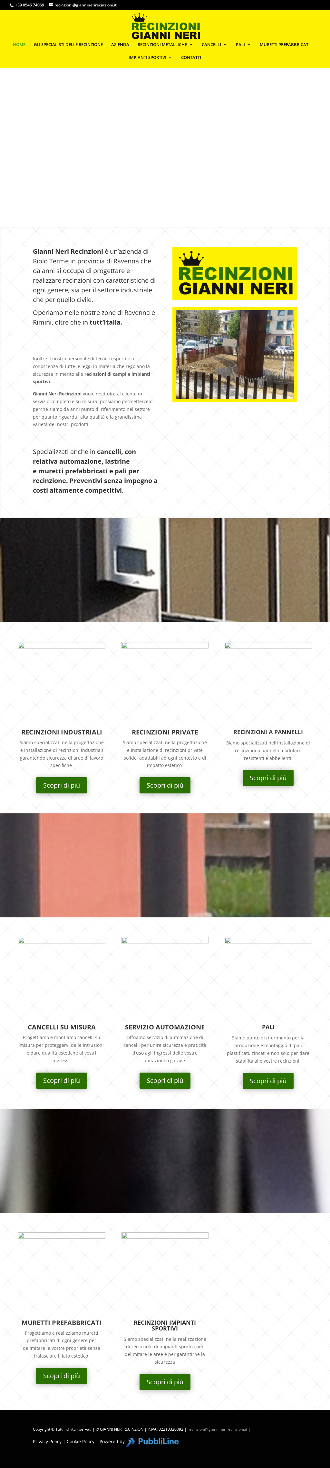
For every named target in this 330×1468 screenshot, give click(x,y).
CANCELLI (211, 44)
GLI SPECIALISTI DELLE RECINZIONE (68, 44)
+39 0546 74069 (29, 5)
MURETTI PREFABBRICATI (285, 44)
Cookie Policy (80, 1441)
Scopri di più (61, 785)
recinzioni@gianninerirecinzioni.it (217, 1429)
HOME (19, 44)
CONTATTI (191, 57)
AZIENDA (120, 44)
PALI (240, 44)
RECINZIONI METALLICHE (162, 44)
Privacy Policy (47, 1441)
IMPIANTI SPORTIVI (147, 57)
